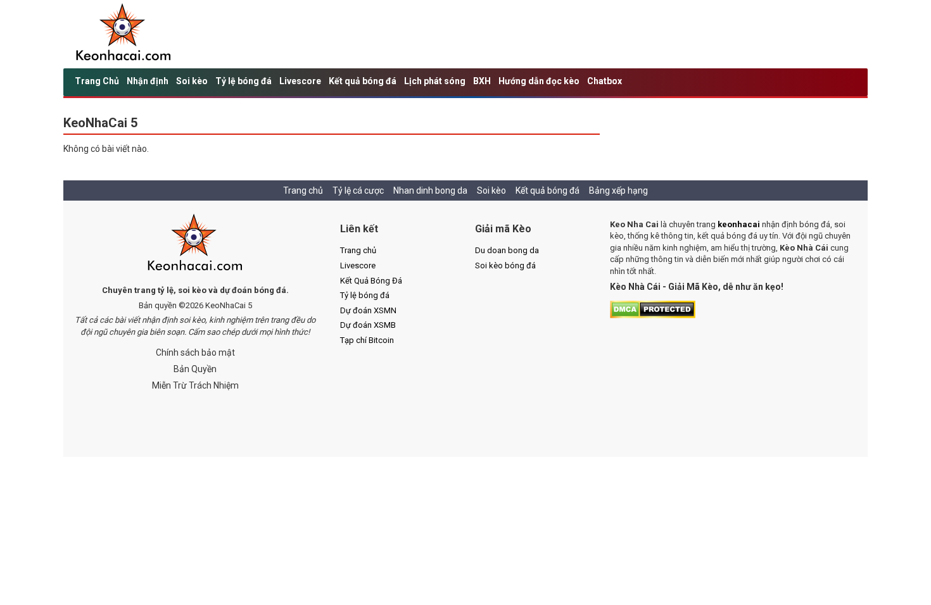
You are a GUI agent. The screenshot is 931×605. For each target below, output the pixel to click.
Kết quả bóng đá (362, 81)
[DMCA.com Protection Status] (652, 309)
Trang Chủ (97, 81)
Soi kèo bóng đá (505, 265)
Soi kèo (192, 81)
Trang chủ (303, 190)
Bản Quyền (195, 369)
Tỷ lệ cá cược (358, 190)
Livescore (300, 81)
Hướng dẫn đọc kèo (539, 81)
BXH (482, 81)
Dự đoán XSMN (368, 310)
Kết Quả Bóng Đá (371, 280)
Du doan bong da (507, 250)
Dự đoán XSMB (368, 325)
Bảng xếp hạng (618, 190)
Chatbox (604, 81)
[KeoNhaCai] (195, 244)
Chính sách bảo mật (195, 352)
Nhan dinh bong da (430, 190)
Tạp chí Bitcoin (367, 340)
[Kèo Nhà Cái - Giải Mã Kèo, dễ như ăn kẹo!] (123, 33)
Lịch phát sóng (435, 81)
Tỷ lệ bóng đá (243, 81)
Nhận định (147, 81)
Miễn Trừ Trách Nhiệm (195, 385)
